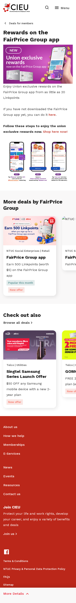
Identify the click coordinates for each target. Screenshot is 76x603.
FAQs (6, 576)
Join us (8, 534)
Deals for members (21, 23)
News (7, 467)
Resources (11, 485)
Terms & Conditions (15, 561)
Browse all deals (16, 323)
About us (10, 427)
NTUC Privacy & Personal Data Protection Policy (34, 568)
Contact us (11, 494)
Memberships (14, 445)
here (52, 115)
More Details (13, 594)
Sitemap (8, 584)
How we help (13, 436)
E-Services (11, 453)
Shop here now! (56, 132)
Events (8, 476)
